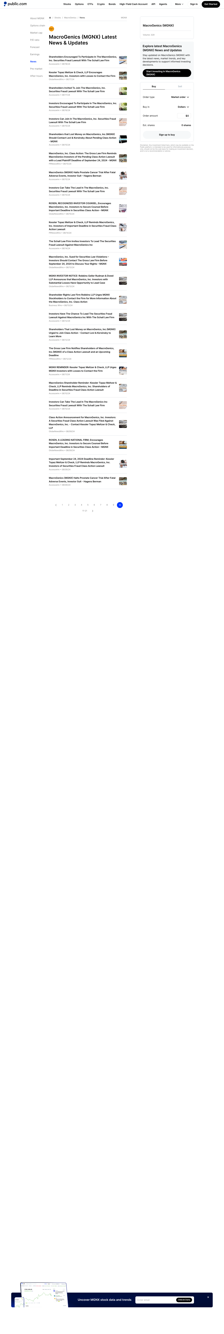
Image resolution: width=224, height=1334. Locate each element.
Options (79, 4)
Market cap (36, 32)
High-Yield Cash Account (133, 4)
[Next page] (93, 511)
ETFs (90, 4)
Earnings (35, 54)
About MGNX (37, 18)
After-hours (36, 76)
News (33, 61)
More (178, 4)
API (153, 4)
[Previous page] (56, 505)
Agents (163, 4)
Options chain (37, 25)
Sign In (194, 4)
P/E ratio (34, 40)
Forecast (35, 47)
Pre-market (36, 68)
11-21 (84, 510)
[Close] (208, 1297)
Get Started (210, 4)
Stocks (67, 4)
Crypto (101, 4)
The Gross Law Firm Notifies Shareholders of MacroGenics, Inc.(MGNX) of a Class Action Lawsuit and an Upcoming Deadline (81, 352)
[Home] (15, 4)
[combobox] (180, 97)
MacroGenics (70, 18)
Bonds (112, 4)
